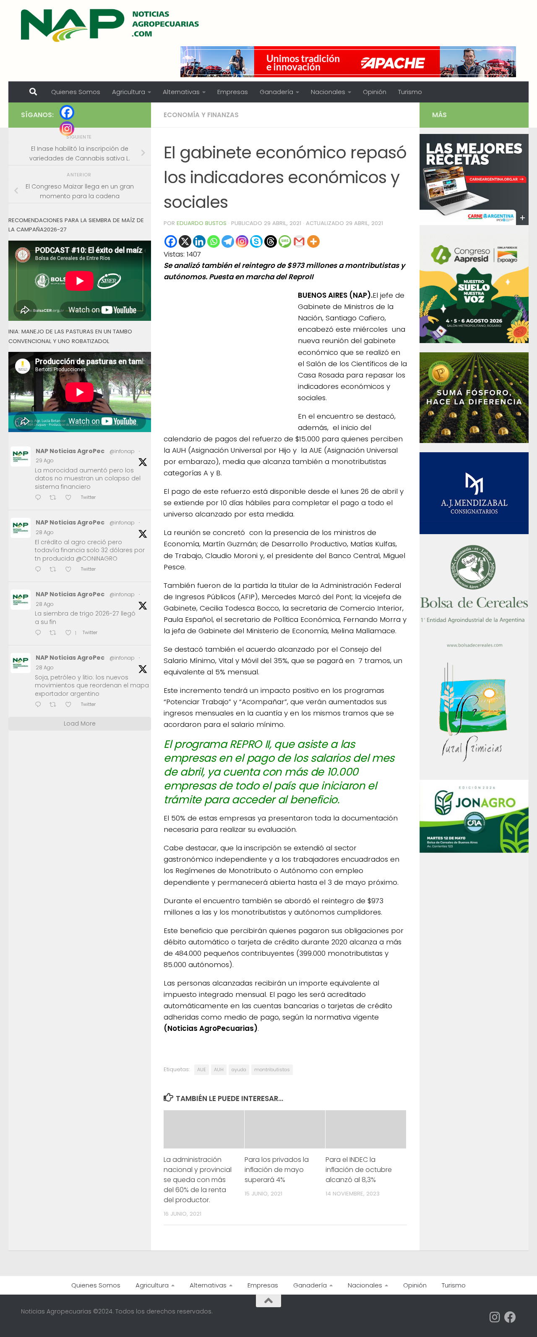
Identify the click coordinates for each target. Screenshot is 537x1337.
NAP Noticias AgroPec (70, 451)
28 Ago (45, 532)
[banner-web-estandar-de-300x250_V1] (474, 441)
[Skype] (256, 241)
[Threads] (270, 241)
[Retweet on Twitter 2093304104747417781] (55, 705)
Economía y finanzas (201, 114)
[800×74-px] (348, 61)
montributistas (272, 1069)
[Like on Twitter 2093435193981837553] (71, 570)
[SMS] (285, 241)
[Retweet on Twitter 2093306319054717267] (55, 633)
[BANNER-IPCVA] (474, 223)
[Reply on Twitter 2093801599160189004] (40, 498)
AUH (219, 1069)
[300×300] (474, 341)
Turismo (410, 91)
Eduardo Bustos (202, 223)
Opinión (374, 91)
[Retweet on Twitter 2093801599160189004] (55, 498)
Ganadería (276, 91)
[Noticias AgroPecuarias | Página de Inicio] (111, 25)
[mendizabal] (474, 532)
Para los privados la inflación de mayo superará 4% (277, 1170)
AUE (201, 1069)
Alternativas (181, 91)
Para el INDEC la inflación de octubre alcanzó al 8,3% (359, 1170)
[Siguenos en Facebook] (510, 1317)
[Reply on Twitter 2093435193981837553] (40, 570)
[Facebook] (170, 241)
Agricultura (128, 91)
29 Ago (45, 460)
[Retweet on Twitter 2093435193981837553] (55, 570)
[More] (313, 241)
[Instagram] (242, 241)
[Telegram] (228, 241)
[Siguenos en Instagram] (495, 1317)
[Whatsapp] (213, 241)
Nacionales (328, 91)
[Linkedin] (199, 241)
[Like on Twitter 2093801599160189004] (71, 498)
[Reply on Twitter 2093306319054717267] (40, 633)
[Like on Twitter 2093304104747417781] (71, 705)
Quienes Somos (75, 91)
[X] (185, 241)
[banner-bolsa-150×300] (474, 646)
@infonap (122, 451)
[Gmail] (299, 241)
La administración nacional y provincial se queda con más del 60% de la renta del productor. (198, 1180)
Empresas (232, 91)
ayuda (239, 1069)
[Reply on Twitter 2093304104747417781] (40, 705)
